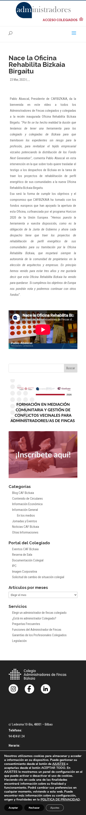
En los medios (26, 515)
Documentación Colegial (27, 560)
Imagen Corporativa (24, 572)
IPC (14, 566)
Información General (25, 510)
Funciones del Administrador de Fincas (36, 630)
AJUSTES (58, 764)
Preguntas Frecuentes (26, 624)
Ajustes (54, 808)
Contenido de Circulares (27, 499)
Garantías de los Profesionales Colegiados (39, 635)
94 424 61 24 (16, 736)
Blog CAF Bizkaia (23, 493)
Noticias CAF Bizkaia (25, 527)
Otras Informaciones (25, 532)
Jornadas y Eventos (24, 521)
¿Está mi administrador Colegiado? (34, 618)
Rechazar (34, 808)
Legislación (19, 641)
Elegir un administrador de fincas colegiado (39, 613)
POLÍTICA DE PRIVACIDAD (60, 799)
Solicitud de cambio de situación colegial (38, 577)
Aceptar (13, 808)
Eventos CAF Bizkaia (25, 549)
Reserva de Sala (22, 555)
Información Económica (27, 504)
